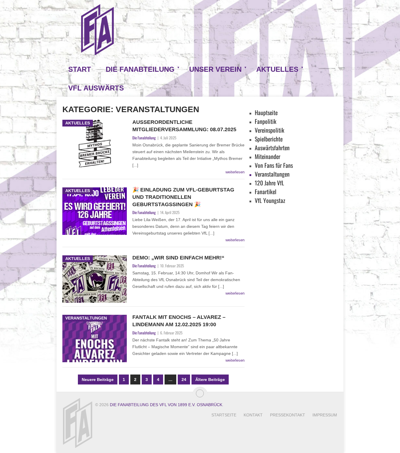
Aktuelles (277, 69)
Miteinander (267, 156)
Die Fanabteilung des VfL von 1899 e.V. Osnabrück (166, 404)
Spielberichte (269, 138)
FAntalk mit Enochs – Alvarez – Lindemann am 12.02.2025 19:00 (178, 320)
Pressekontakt (287, 415)
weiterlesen (235, 172)
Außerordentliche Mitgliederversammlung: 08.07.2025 (184, 125)
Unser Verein (215, 69)
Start (79, 69)
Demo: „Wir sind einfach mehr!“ (178, 258)
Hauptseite (266, 112)
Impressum (324, 415)
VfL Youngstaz (270, 200)
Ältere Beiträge (210, 379)
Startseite (223, 415)
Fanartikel (265, 191)
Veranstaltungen (272, 174)
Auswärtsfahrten (272, 147)
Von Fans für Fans (274, 165)
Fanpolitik (265, 121)
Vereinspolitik (269, 130)
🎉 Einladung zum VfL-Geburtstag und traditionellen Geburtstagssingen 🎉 (183, 197)
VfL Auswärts (96, 88)
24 (184, 379)
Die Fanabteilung (140, 69)
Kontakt (253, 415)
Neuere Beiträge (98, 379)
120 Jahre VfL (269, 182)
